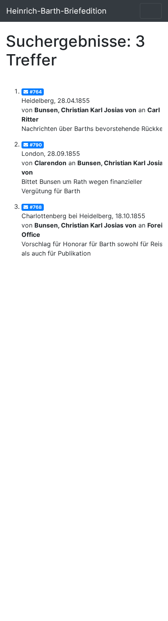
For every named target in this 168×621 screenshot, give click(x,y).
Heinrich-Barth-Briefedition (56, 11)
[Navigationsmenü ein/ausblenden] (151, 11)
